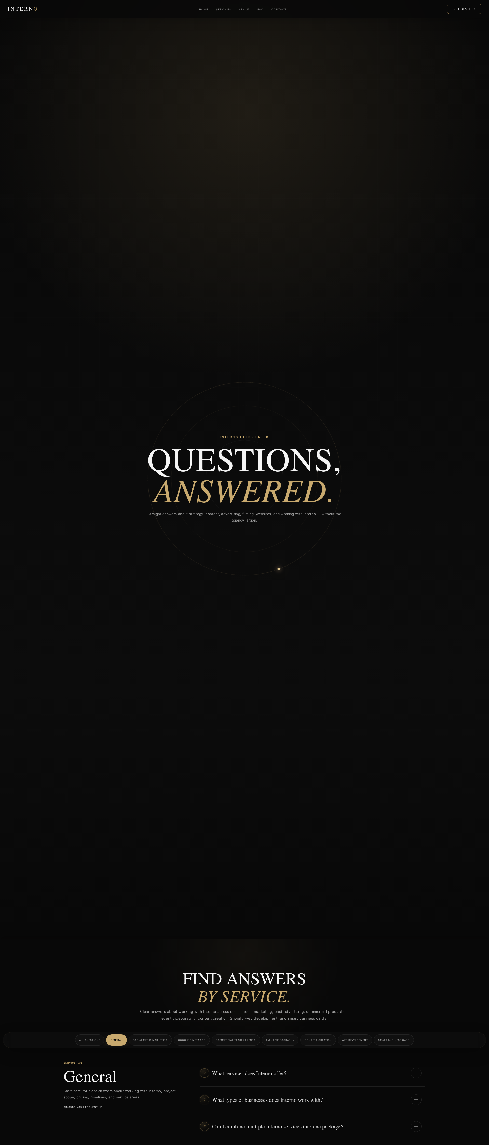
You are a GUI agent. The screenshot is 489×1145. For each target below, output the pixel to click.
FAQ (260, 9)
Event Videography (280, 1040)
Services (223, 9)
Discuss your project (83, 1107)
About (244, 9)
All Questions (89, 1040)
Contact (279, 9)
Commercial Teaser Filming (236, 1040)
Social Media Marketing (150, 1040)
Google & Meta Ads (192, 1040)
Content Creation (318, 1040)
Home (203, 9)
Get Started (464, 8)
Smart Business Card (394, 1040)
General (117, 1040)
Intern (23, 8)
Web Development (355, 1040)
